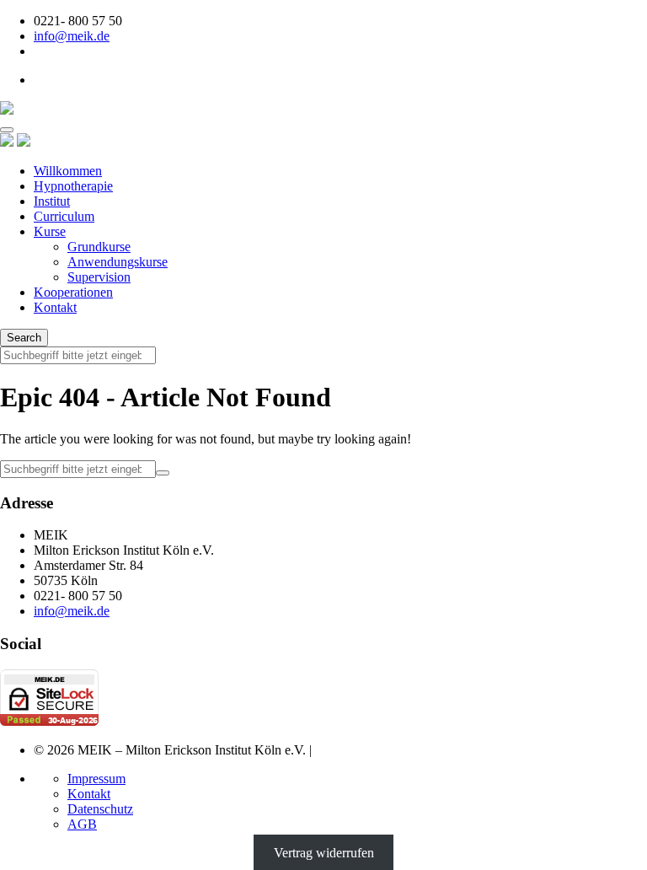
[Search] (162, 472)
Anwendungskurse (117, 262)
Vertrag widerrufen (324, 853)
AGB (82, 824)
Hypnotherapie (73, 186)
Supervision (99, 277)
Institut (52, 201)
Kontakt (55, 307)
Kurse (50, 231)
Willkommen (68, 171)
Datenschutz (100, 809)
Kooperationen (73, 292)
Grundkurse (99, 246)
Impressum (96, 778)
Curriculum (64, 216)
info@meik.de (72, 36)
